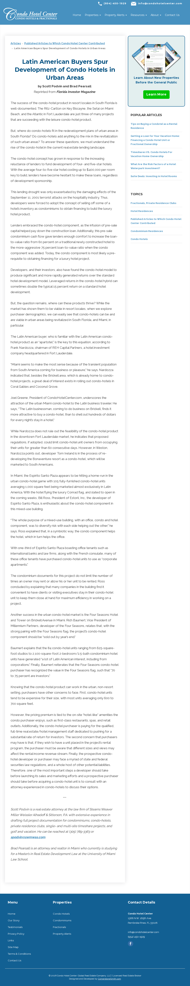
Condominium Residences (147, 231)
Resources (138, 15)
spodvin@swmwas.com (28, 837)
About (155, 15)
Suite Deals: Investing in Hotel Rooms (154, 176)
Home (77, 15)
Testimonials (15, 927)
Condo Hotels (139, 239)
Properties (92, 15)
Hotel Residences (142, 211)
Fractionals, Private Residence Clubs (153, 203)
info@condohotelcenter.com (160, 3)
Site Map (13, 947)
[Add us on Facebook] (130, 943)
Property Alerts (115, 15)
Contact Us (172, 15)
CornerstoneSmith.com (109, 978)
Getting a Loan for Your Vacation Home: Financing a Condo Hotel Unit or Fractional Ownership (155, 140)
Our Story (13, 920)
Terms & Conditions (19, 953)
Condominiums (62, 920)
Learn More (156, 94)
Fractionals (59, 927)
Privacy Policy (16, 933)
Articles (16, 43)
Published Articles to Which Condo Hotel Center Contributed (64, 43)
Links (11, 940)
